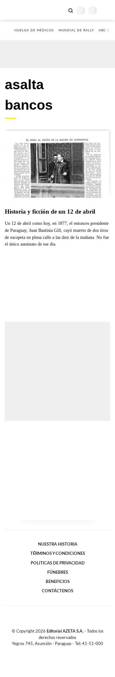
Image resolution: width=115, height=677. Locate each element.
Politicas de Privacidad (58, 563)
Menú (106, 10)
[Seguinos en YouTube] (61, 651)
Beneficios (58, 582)
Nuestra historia (57, 544)
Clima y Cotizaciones (60, 10)
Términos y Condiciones (57, 553)
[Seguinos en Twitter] (54, 651)
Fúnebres (57, 572)
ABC (17, 10)
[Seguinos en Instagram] (68, 651)
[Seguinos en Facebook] (48, 651)
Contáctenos (57, 591)
